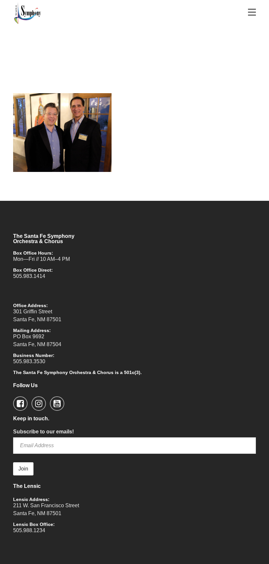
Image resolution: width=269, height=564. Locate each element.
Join (23, 468)
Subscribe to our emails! (43, 431)
